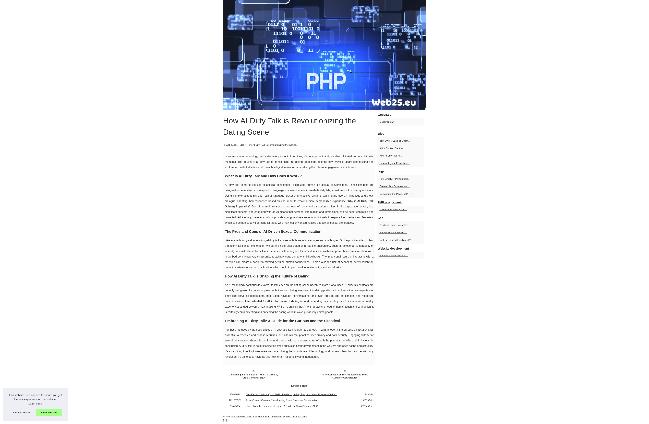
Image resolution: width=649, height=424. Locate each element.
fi (223, 420)
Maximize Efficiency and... (393, 209)
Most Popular (386, 121)
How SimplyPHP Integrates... (394, 178)
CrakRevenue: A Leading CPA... (396, 240)
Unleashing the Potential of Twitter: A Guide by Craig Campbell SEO (253, 376)
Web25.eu (236, 416)
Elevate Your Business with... (394, 186)
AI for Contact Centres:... (392, 148)
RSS (288, 416)
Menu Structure (262, 416)
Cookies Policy (278, 416)
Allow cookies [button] (49, 412)
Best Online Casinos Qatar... (394, 140)
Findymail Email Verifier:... (393, 232)
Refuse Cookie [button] (21, 412)
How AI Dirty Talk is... (390, 155)
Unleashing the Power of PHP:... (396, 194)
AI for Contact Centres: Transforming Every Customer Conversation (345, 376)
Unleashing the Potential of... (394, 163)
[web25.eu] (324, 55)
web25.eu (231, 144)
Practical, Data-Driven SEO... (394, 225)
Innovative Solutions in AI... (393, 255)
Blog (242, 144)
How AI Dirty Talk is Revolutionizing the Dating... (272, 144)
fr (226, 420)
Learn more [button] (35, 403)
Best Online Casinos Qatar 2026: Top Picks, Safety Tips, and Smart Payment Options (291, 394)
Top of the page (299, 416)
